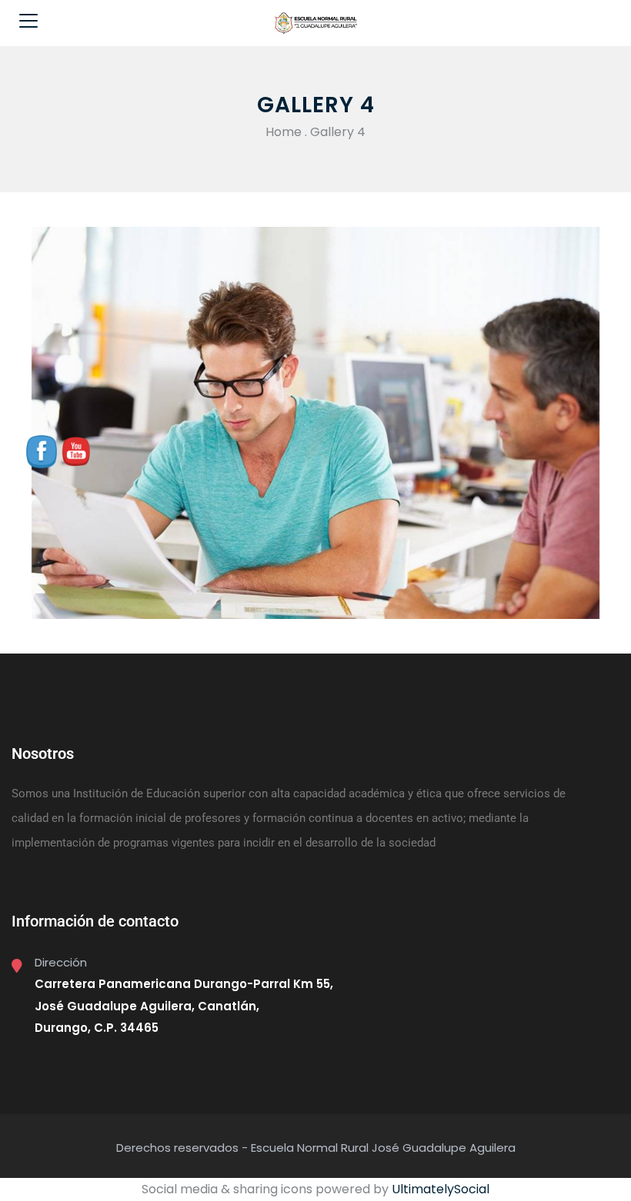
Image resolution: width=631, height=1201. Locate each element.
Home (283, 132)
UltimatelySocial (440, 1189)
